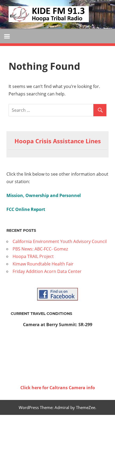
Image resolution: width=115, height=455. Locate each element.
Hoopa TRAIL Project (33, 256)
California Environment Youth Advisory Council (60, 241)
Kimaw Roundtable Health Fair (43, 264)
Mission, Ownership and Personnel (43, 195)
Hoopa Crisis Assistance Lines (57, 141)
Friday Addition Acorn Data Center (47, 271)
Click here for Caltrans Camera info (57, 388)
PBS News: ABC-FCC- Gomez (40, 249)
